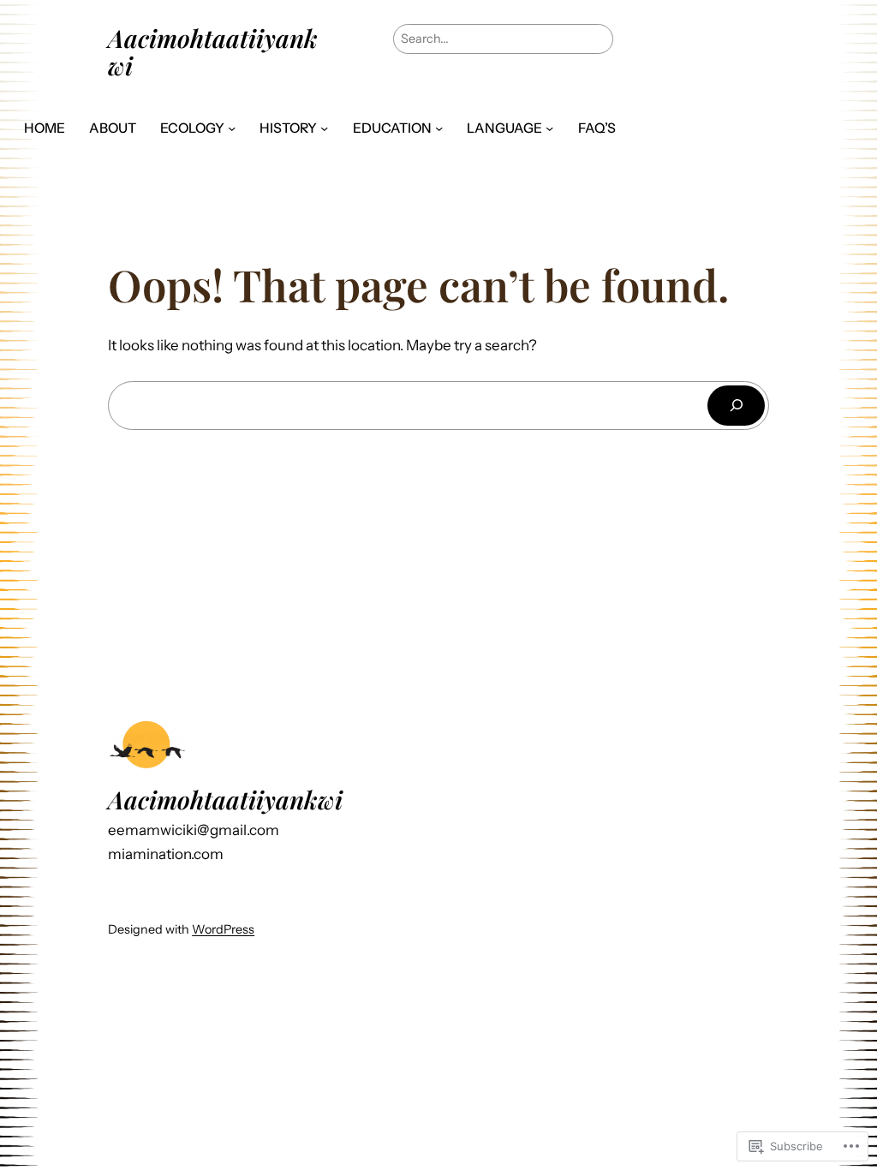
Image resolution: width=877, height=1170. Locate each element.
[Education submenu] (439, 128)
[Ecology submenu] (232, 128)
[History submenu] (324, 128)
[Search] (735, 405)
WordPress (223, 929)
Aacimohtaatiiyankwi (213, 51)
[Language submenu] (549, 128)
